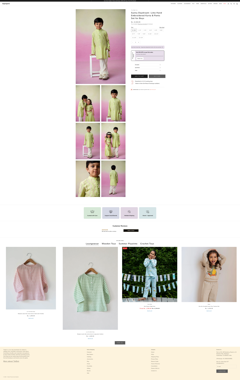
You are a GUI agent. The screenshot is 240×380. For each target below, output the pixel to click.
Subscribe (222, 371)
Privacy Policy (154, 359)
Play (193, 3)
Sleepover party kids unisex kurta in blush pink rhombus (31, 313)
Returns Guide (154, 361)
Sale (225, 3)
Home (197, 3)
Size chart (161, 27)
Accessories (187, 3)
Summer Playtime (128, 243)
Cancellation (154, 366)
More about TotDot (11, 361)
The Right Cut (134, 10)
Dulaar (209, 304)
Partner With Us (155, 368)
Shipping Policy (155, 356)
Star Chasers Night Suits (149, 306)
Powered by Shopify (14, 376)
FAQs (152, 354)
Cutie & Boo (149, 304)
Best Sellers (90, 354)
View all (120, 343)
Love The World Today (31, 311)
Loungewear (92, 243)
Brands (216, 3)
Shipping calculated (142, 24)
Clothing (179, 3)
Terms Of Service (155, 363)
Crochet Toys (147, 243)
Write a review (131, 230)
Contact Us (154, 370)
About (152, 352)
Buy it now (157, 76)
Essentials (203, 3)
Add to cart (139, 76)
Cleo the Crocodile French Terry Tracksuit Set (209, 306)
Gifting (210, 3)
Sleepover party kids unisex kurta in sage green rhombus (90, 334)
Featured (173, 3)
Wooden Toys (109, 243)
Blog (220, 3)
